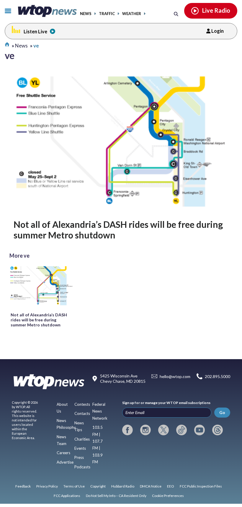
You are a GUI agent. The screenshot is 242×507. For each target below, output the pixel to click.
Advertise (65, 462)
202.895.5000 (217, 376)
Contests (82, 404)
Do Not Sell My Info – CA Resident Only (116, 495)
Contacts (82, 413)
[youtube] (199, 430)
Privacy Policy (47, 486)
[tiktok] (181, 430)
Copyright (98, 486)
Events (80, 448)
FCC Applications (67, 495)
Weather (131, 14)
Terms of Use (74, 486)
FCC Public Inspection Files (201, 486)
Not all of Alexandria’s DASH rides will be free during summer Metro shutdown (118, 229)
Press (79, 457)
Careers (63, 452)
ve (36, 45)
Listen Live (35, 31)
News (85, 14)
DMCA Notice (150, 486)
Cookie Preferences (168, 495)
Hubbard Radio (122, 486)
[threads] (217, 430)
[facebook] (127, 430)
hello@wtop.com (175, 376)
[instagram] (145, 430)
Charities (82, 439)
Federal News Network (99, 411)
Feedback (23, 486)
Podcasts (82, 467)
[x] (163, 430)
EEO (170, 486)
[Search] (176, 13)
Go (222, 412)
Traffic (107, 14)
